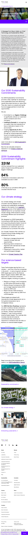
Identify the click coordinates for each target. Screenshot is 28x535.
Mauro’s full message (9, 64)
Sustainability (4, 478)
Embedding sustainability (8, 431)
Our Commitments (4, 480)
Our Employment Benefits (6, 501)
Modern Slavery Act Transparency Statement (18, 524)
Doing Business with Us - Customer (5, 467)
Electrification (16, 487)
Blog (2, 474)
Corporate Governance (5, 461)
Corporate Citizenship (5, 457)
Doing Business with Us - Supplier (5, 469)
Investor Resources (4, 516)
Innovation (16, 478)
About (2, 450)
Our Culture (3, 497)
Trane (15, 452)
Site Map (3, 523)
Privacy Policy (3, 521)
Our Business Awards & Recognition (5, 464)
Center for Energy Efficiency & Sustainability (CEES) (6, 483)
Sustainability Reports (5, 485)
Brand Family (16, 457)
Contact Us (3, 472)
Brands (15, 450)
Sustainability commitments (9, 384)
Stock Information (4, 509)
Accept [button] (24, 533)
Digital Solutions (17, 484)
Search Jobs (3, 492)
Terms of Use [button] (15, 534)
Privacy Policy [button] (4, 534)
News (15, 490)
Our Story (3, 452)
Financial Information (5, 512)
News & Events (4, 507)
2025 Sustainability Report (17, 362)
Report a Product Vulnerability (6, 526)
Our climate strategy (7, 407)
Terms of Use (16, 521)
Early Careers (3, 495)
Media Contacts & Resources (19, 495)
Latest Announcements (18, 492)
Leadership (3, 454)
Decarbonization (17, 482)
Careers (3, 490)
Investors (3, 505)
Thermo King (16, 454)
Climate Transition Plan (15, 254)
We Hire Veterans (4, 499)
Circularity (16, 480)
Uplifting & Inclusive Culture (6, 459)
